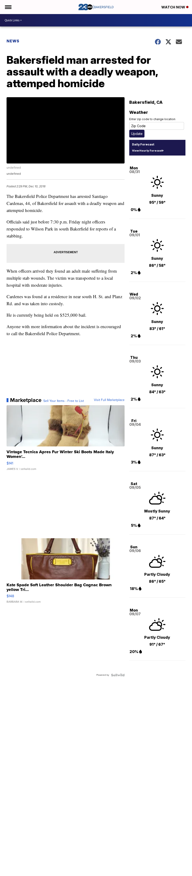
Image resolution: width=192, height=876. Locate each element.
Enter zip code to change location (152, 119)
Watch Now (173, 7)
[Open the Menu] (8, 7)
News (13, 41)
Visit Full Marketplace (109, 400)
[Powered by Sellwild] (118, 675)
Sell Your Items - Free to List (63, 401)
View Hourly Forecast (147, 150)
